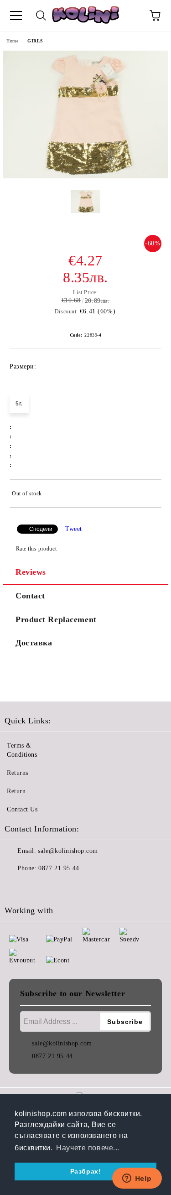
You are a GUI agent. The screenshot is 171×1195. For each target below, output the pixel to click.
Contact (30, 595)
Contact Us (22, 809)
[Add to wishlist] (148, 494)
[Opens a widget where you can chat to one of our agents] (137, 1179)
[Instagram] (36, 886)
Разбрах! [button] (85, 1171)
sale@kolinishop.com (68, 850)
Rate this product (36, 549)
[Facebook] (16, 886)
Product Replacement (56, 619)
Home (12, 40)
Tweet (73, 528)
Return (16, 791)
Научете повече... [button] (87, 1148)
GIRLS (35, 40)
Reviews (31, 572)
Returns (17, 772)
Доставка (34, 642)
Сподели (40, 529)
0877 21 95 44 (58, 868)
